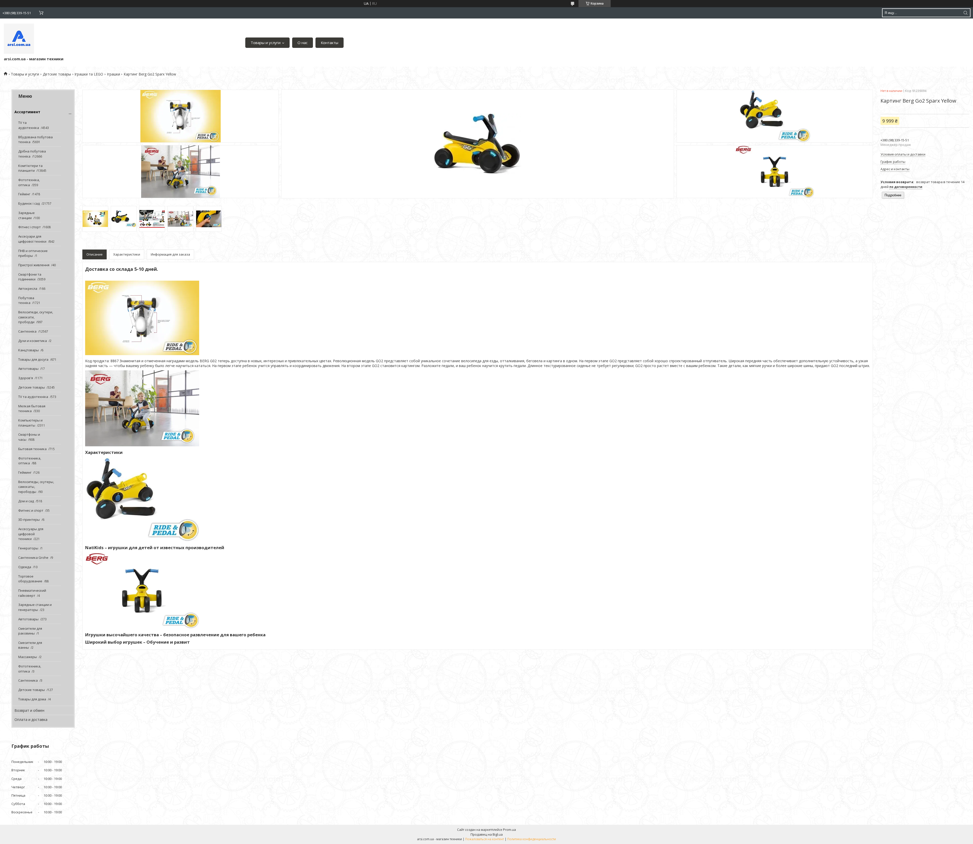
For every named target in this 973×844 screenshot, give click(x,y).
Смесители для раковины (30, 631)
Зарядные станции (26, 215)
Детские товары (57, 74)
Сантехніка (27, 331)
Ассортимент (27, 111)
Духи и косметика (32, 340)
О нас (302, 42)
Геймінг (24, 194)
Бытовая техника (32, 449)
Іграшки (113, 74)
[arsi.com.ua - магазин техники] (19, 39)
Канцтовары (28, 350)
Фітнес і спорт (29, 227)
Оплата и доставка (30, 719)
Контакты (329, 42)
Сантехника (28, 680)
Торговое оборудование (30, 579)
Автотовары (28, 368)
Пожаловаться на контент (484, 839)
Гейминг (24, 472)
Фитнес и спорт (30, 510)
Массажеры (27, 657)
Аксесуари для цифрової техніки (32, 239)
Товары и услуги (265, 42)
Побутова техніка (26, 300)
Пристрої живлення (33, 265)
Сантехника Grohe (33, 557)
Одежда (24, 567)
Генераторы (28, 548)
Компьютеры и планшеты (30, 423)
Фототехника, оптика (29, 461)
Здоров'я (25, 378)
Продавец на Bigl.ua (487, 834)
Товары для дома (32, 699)
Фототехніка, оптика (29, 182)
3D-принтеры (29, 519)
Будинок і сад (29, 203)
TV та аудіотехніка (28, 125)
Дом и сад (26, 501)
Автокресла (27, 288)
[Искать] (965, 13)
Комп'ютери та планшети (30, 168)
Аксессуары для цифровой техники (30, 534)
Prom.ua (509, 829)
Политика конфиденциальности (531, 839)
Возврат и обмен (29, 710)
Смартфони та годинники (29, 277)
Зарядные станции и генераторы (35, 607)
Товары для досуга (33, 359)
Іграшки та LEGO (88, 74)
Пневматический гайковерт (32, 593)
